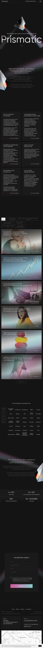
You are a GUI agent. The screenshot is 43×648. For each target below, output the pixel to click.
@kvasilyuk (27, 626)
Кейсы (17, 609)
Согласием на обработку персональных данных (22, 578)
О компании (28, 609)
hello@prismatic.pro (30, 620)
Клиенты (22, 609)
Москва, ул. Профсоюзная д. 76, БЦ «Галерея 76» (10, 622)
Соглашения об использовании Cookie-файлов (22, 646)
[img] (21, 241)
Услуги (13, 609)
